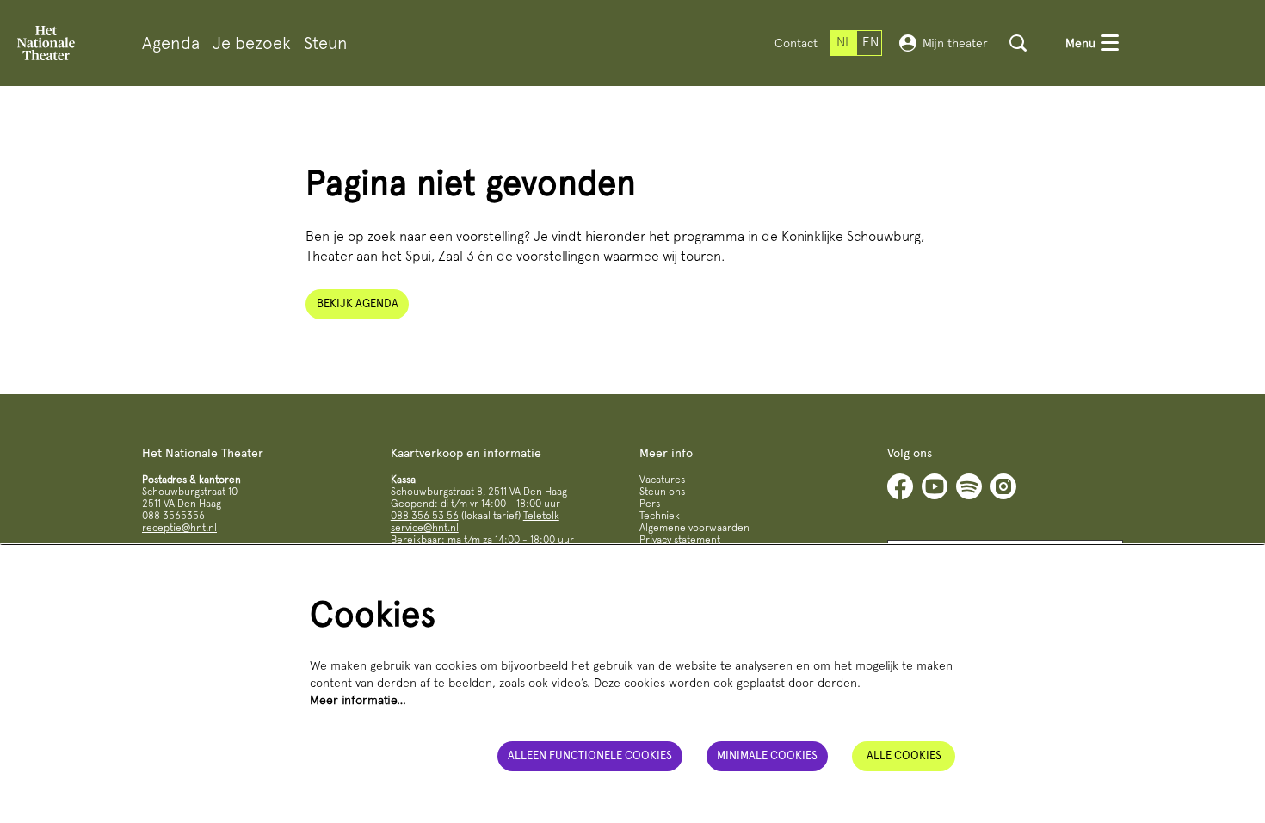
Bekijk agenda (357, 303)
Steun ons (662, 492)
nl (844, 42)
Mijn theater (955, 43)
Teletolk (541, 516)
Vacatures (662, 479)
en (870, 42)
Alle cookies (904, 755)
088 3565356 (173, 516)
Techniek (659, 516)
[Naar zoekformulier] (1018, 43)
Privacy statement (679, 540)
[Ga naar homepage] (46, 43)
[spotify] (969, 486)
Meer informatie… (358, 700)
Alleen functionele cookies (590, 755)
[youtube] (934, 486)
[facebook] (900, 486)
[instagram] (1003, 486)
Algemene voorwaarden (694, 528)
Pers (649, 504)
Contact (796, 43)
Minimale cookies (767, 755)
